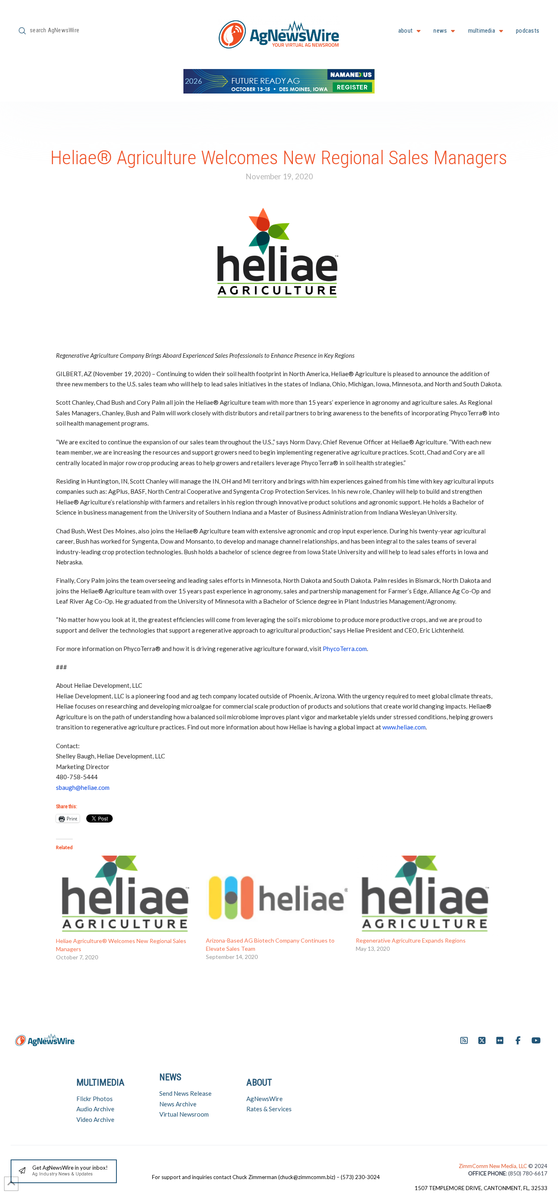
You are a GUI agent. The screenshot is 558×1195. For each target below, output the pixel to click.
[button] (64, 1171)
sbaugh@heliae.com (82, 787)
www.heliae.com (404, 727)
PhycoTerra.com (345, 648)
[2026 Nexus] (279, 80)
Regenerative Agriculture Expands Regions (411, 940)
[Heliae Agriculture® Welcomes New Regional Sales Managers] (127, 896)
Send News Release (185, 1093)
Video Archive (95, 1119)
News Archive (177, 1104)
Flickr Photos (94, 1098)
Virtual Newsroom (184, 1114)
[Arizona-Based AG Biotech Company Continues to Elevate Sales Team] (277, 896)
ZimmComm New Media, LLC (493, 1166)
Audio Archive (95, 1109)
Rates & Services (269, 1109)
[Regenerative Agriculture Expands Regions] (427, 896)
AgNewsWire (264, 1098)
